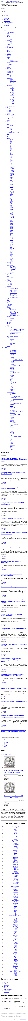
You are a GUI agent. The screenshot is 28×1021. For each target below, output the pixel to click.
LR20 (11, 182)
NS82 (11, 213)
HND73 (12, 170)
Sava (11, 379)
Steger (8, 280)
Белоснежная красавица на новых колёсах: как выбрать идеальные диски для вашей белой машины (14, 601)
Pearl (11, 43)
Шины (5, 347)
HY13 (11, 270)
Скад (8, 337)
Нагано (12, 340)
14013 (11, 117)
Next (8, 121)
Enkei (8, 62)
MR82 (11, 201)
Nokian (12, 375)
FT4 (14, 428)
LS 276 (12, 100)
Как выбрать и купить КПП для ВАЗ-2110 (12, 518)
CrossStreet (9, 55)
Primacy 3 (15, 424)
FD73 (11, 157)
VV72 (11, 258)
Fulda (11, 406)
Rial (8, 274)
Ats (8, 49)
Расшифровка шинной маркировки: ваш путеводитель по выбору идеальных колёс (12, 716)
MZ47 (11, 206)
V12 (11, 245)
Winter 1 (15, 382)
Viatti (11, 387)
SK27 (11, 233)
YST (8, 319)
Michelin (12, 371)
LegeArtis (9, 78)
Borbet (8, 53)
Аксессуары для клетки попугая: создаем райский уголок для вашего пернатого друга (13, 687)
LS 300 (12, 103)
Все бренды (4, 754)
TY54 (11, 238)
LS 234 (12, 99)
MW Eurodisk (10, 114)
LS (7, 86)
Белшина (12, 447)
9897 (11, 76)
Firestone (12, 357)
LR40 (11, 187)
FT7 (14, 429)
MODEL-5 (12, 318)
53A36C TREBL (14, 288)
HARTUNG (10, 68)
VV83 (11, 259)
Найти (2, 8)
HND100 (12, 166)
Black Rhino (10, 51)
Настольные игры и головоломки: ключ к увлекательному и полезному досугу (12, 675)
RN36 (11, 227)
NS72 (11, 212)
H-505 (11, 277)
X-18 (11, 321)
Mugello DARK (14, 61)
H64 (11, 163)
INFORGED (10, 71)
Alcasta (8, 36)
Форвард (12, 343)
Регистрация (7, 12)
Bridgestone (13, 351)
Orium (11, 376)
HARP (8, 67)
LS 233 (12, 97)
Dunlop (12, 355)
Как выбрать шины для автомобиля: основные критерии (11, 615)
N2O (8, 118)
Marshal (12, 368)
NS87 (11, 215)
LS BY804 (12, 104)
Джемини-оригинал (15, 332)
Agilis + (15, 422)
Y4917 (11, 125)
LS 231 (12, 95)
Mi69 (11, 189)
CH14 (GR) (13, 268)
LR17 (11, 181)
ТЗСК (8, 346)
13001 (11, 115)
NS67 (11, 210)
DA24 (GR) (13, 269)
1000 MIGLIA (10, 32)
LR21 (11, 184)
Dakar (11, 60)
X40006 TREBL (14, 295)
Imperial (12, 415)
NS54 (11, 209)
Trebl (8, 287)
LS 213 (12, 92)
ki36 (11, 180)
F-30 (11, 129)
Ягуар (11, 344)
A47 (11, 143)
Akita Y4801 (13, 309)
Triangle (12, 385)
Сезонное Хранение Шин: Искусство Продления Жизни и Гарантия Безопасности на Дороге (14, 460)
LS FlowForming (11, 106)
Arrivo (8, 46)
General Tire (13, 407)
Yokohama (12, 389)
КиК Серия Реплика (12, 336)
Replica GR (10, 265)
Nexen (11, 431)
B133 (11, 155)
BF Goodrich (13, 350)
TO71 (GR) (13, 272)
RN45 (11, 228)
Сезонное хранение (9, 22)
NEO (8, 120)
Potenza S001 (16, 396)
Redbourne (9, 136)
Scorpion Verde (17, 436)
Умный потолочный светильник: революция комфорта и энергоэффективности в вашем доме (13, 731)
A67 (11, 152)
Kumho (12, 364)
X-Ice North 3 (16, 372)
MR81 (11, 199)
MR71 (11, 195)
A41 (11, 141)
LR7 (11, 188)
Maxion (9, 110)
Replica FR (9, 262)
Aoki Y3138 (13, 311)
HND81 (12, 173)
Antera (8, 44)
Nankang (12, 374)
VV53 (11, 255)
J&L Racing (10, 72)
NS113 (11, 208)
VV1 (11, 247)
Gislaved (12, 358)
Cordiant (12, 354)
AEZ (8, 35)
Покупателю (7, 21)
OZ (8, 134)
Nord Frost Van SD (18, 360)
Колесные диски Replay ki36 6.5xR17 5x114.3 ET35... (13, 796)
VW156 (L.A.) (13, 82)
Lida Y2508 (13, 314)
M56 (11, 328)
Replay (8, 138)
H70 (11, 164)
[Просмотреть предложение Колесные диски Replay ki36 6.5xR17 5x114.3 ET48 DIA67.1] (9, 767)
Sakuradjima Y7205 (15, 315)
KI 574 (11, 263)
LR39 (11, 185)
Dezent (8, 57)
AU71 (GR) (13, 266)
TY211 (11, 237)
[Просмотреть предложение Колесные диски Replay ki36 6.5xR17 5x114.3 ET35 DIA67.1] (9, 793)
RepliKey (9, 273)
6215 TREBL (13, 290)
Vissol (8, 301)
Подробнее (3, 468)
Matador (12, 369)
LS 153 (12, 88)
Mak (8, 107)
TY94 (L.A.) (13, 81)
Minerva (12, 425)
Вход (5, 11)
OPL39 (12, 216)
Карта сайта (7, 23)
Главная (6, 15)
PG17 (11, 219)
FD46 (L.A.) (13, 79)
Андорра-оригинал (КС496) (17, 329)
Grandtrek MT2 (17, 403)
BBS (8, 50)
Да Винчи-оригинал (15, 330)
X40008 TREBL (14, 297)
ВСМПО (9, 323)
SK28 (11, 234)
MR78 (11, 196)
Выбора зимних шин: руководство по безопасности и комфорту (11, 487)
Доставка (6, 18)
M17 (11, 39)
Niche (8, 122)
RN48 (11, 230)
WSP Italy (9, 304)
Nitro (8, 124)
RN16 (11, 223)
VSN (8, 302)
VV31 (11, 251)
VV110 (12, 248)
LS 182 (12, 89)
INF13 (11, 175)
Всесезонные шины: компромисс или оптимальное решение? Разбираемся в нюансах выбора (14, 660)
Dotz (8, 58)
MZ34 (11, 203)
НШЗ (11, 390)
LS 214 (12, 93)
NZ (8, 127)
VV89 (11, 261)
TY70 (11, 241)
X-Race (9, 305)
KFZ (8, 74)
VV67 (11, 256)
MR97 (11, 202)
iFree (8, 69)
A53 (11, 146)
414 (11, 283)
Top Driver (9, 284)
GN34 (11, 160)
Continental (13, 353)
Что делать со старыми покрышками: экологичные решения (11, 574)
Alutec (8, 40)
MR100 (12, 191)
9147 (11, 75)
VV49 (11, 254)
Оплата (6, 19)
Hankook (12, 362)
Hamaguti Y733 (14, 312)
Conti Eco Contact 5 (18, 399)
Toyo (11, 383)
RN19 (11, 224)
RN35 (11, 226)
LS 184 (12, 90)
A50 (11, 145)
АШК (11, 446)
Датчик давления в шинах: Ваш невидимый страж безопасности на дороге (13, 629)
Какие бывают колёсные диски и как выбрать (14, 587)
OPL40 (12, 217)
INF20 (11, 177)
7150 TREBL (13, 291)
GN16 (11, 159)
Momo (8, 113)
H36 (11, 162)
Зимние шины (10, 348)
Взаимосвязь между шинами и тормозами (12, 547)
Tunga (11, 386)
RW (8, 276)
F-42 (11, 131)
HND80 (12, 171)
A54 (11, 148)
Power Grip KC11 (17, 365)
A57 (11, 149)
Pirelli (11, 378)
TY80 (11, 242)
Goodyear (12, 361)
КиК (8, 326)
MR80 (11, 198)
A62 (11, 150)
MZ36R (12, 205)
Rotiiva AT (15, 434)
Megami (9, 111)
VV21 (11, 249)
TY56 (11, 240)
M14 (11, 37)
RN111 (11, 221)
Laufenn (12, 367)
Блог (5, 16)
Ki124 (11, 178)
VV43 (11, 252)
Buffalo (9, 54)
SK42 (11, 235)
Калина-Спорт (14, 333)
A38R (11, 139)
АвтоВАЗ (9, 322)
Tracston (9, 286)
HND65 (12, 168)
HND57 (12, 167)
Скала (11, 341)
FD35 (11, 156)
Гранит (12, 339)
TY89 (11, 244)
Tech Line (9, 281)
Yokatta (9, 316)
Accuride (9, 33)
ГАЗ (8, 325)
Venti (8, 300)
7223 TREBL (13, 293)
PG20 (11, 220)
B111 (11, 153)
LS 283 (12, 102)
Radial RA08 (16, 414)
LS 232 (12, 96)
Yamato (9, 308)
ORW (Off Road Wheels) (13, 132)
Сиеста (12, 334)
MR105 (12, 192)
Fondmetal (9, 64)
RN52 (11, 231)
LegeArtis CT (10, 83)
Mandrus (9, 109)
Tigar (11, 381)
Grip (11, 42)
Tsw (8, 298)
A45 (11, 142)
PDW (8, 135)
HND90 (12, 174)
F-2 (11, 128)
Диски (5, 30)
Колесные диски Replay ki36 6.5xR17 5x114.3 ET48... (13, 771)
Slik (8, 279)
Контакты (6, 25)
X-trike (8, 307)
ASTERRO (10, 47)
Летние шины (10, 392)
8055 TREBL (13, 294)
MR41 (11, 194)
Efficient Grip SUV (18, 411)
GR (8, 65)
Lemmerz (9, 85)
